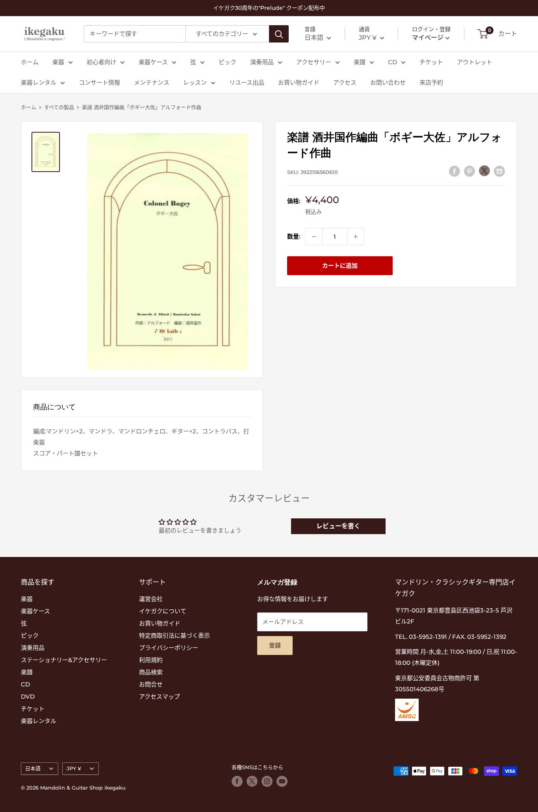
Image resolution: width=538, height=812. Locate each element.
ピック (227, 62)
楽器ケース (153, 62)
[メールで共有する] (499, 171)
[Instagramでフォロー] (267, 781)
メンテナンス (151, 82)
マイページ (427, 37)
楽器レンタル (38, 82)
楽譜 (359, 62)
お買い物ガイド (298, 82)
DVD (28, 696)
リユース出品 (246, 82)
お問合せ (151, 684)
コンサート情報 (99, 82)
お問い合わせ (388, 82)
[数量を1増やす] (355, 236)
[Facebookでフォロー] (237, 781)
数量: (294, 236)
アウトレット (474, 62)
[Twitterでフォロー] (252, 781)
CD (392, 62)
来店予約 (431, 82)
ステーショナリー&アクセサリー (64, 660)
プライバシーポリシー (168, 647)
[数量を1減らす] (314, 236)
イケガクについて (162, 611)
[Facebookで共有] (454, 171)
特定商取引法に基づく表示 (174, 635)
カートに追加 (340, 265)
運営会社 (151, 599)
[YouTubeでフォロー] (282, 781)
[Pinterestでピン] (469, 171)
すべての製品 (59, 107)
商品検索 (151, 672)
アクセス (344, 82)
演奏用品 (262, 62)
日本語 (33, 768)
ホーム (30, 62)
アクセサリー (313, 62)
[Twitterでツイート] (484, 170)
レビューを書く (338, 526)
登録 (275, 645)
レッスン (195, 82)
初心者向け (101, 62)
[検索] (279, 34)
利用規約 (151, 660)
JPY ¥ (74, 768)
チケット (431, 62)
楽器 (58, 62)
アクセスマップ (159, 696)
